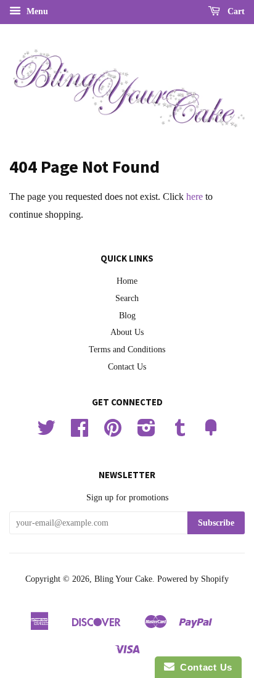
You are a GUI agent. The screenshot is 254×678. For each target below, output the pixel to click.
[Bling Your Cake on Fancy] (211, 432)
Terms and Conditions (127, 349)
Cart (235, 11)
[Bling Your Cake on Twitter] (46, 432)
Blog (127, 315)
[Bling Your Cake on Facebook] (79, 432)
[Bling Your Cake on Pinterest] (113, 432)
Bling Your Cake (123, 579)
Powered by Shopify (193, 579)
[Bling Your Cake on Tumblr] (180, 432)
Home (127, 281)
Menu (36, 11)
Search (127, 298)
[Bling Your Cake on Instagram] (146, 432)
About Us (127, 332)
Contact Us (127, 366)
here (194, 196)
